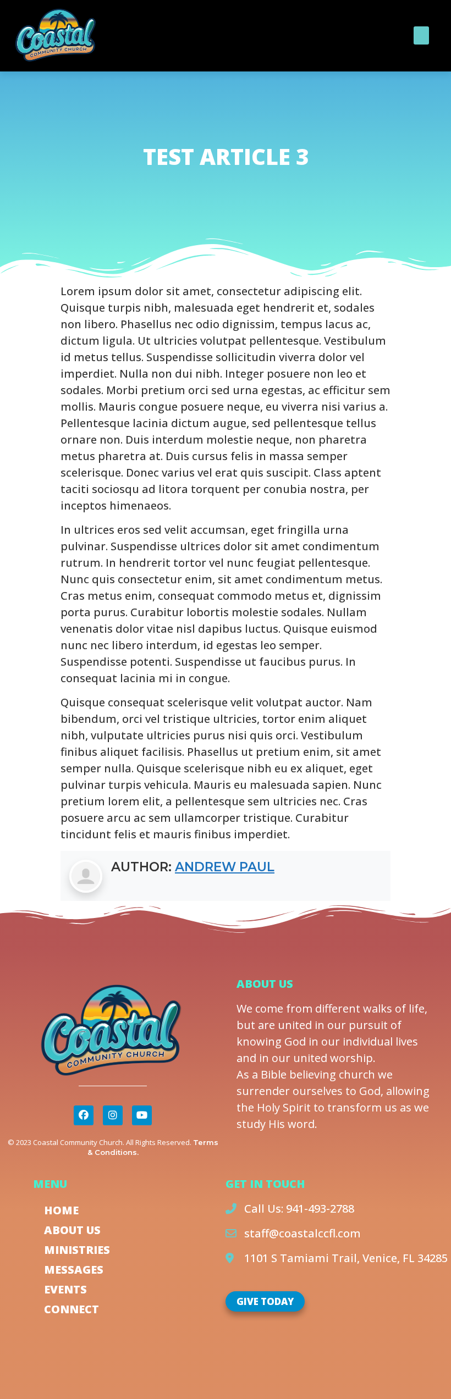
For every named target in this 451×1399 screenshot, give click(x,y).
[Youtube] (142, 1115)
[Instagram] (113, 1115)
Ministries (77, 1249)
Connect (71, 1309)
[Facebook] (84, 1115)
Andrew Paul (224, 867)
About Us (72, 1230)
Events (65, 1289)
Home (61, 1210)
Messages (73, 1269)
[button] (421, 35)
